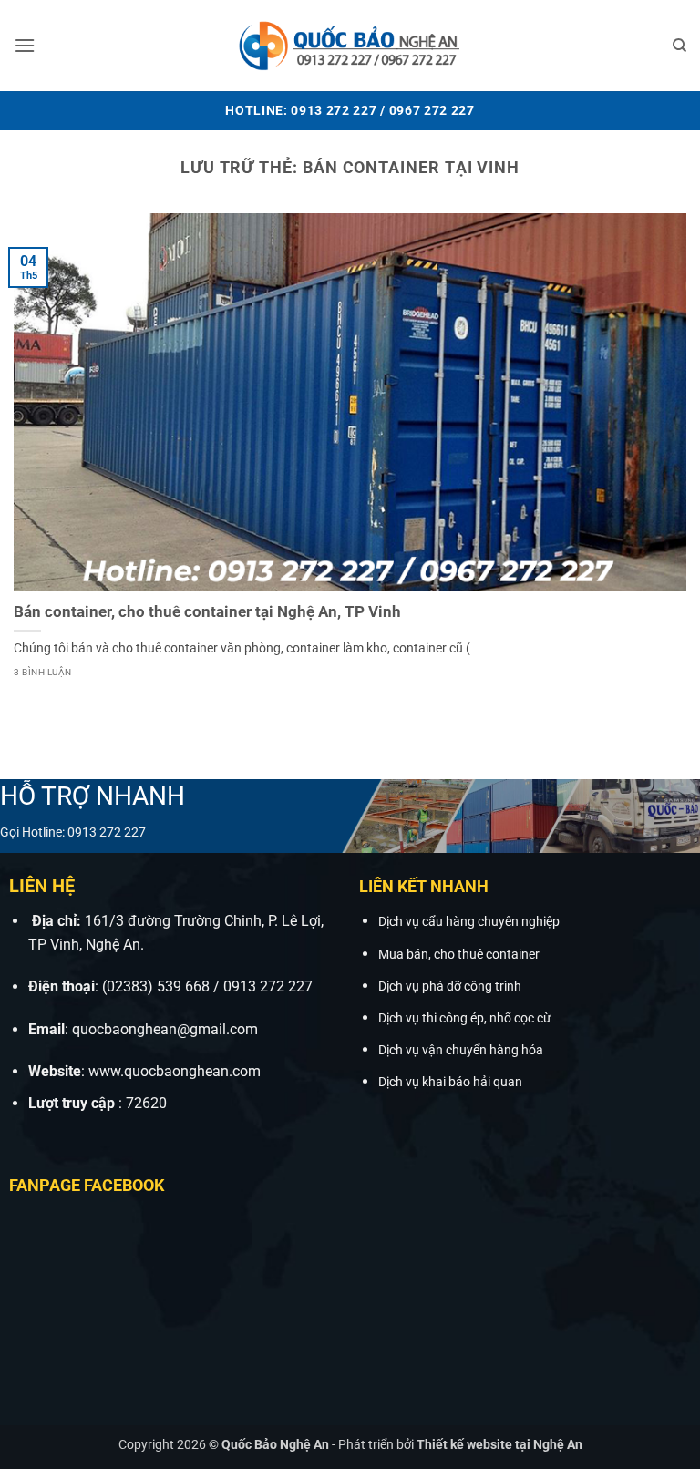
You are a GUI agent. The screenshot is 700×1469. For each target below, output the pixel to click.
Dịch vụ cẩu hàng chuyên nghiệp (469, 922)
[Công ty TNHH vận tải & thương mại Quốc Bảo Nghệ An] (350, 45)
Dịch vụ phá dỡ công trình (449, 986)
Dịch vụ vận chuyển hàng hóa (460, 1050)
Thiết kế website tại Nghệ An (499, 1445)
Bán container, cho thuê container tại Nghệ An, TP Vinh (207, 612)
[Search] (679, 45)
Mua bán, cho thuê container (459, 954)
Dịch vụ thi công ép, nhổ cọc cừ (464, 1018)
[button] (25, 45)
